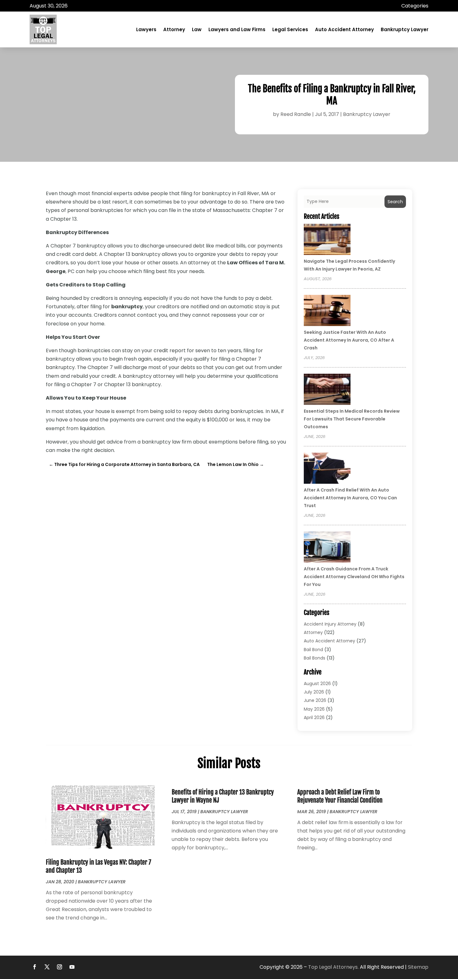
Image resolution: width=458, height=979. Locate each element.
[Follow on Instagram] (59, 967)
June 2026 (315, 700)
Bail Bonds (314, 658)
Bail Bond (313, 649)
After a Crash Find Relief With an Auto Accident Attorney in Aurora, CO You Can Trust (350, 498)
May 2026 (314, 709)
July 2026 (314, 692)
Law (197, 29)
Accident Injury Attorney (330, 624)
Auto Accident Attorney (344, 29)
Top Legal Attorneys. (333, 967)
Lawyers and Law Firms (236, 29)
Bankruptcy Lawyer (404, 29)
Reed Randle (295, 114)
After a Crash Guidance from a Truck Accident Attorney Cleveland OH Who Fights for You (354, 577)
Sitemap (418, 967)
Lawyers (146, 29)
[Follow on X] (47, 967)
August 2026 (317, 683)
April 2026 (314, 717)
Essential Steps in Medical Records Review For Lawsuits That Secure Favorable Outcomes (352, 419)
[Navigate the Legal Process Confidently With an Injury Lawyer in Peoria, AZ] (327, 240)
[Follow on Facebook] (35, 967)
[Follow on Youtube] (72, 967)
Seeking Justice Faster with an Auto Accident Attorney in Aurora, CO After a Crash (349, 340)
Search (395, 202)
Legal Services (290, 29)
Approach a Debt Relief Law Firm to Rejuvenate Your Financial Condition (340, 796)
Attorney (174, 29)
